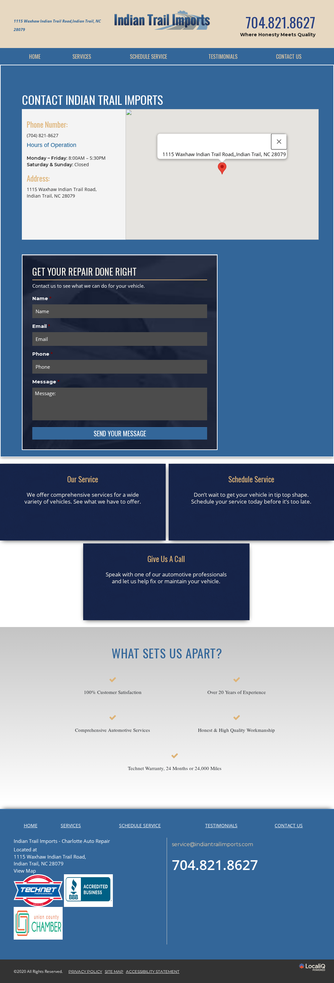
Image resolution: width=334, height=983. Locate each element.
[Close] (279, 142)
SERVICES (81, 56)
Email (41, 326)
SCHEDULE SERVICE (148, 56)
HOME (34, 56)
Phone (42, 354)
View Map (25, 870)
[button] (222, 168)
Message (46, 382)
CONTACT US (288, 56)
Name (42, 298)
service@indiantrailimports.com (212, 844)
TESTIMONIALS (222, 56)
